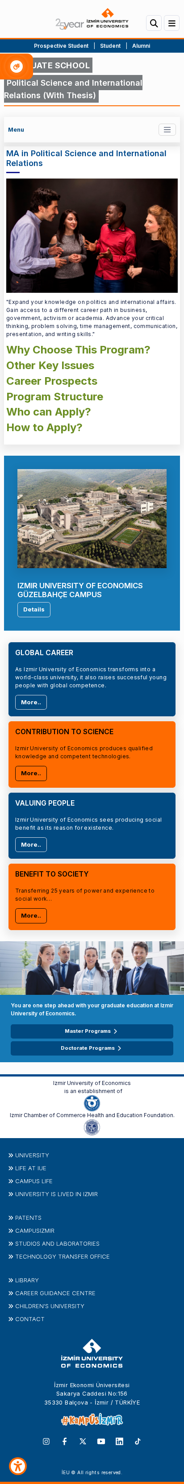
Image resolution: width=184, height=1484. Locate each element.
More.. (31, 702)
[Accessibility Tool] (18, 1466)
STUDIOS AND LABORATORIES (57, 1243)
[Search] (153, 23)
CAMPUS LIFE (34, 1181)
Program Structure (54, 396)
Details (34, 609)
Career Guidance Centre (55, 1293)
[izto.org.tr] (92, 1102)
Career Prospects (51, 380)
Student (111, 45)
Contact (30, 1318)
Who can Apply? (48, 411)
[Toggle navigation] (167, 130)
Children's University (49, 1305)
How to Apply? (44, 427)
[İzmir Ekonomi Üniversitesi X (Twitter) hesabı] (83, 1440)
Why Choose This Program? (78, 349)
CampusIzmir (34, 1230)
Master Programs (88, 1031)
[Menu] (171, 23)
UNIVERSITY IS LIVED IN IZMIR (56, 1193)
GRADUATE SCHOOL (48, 65)
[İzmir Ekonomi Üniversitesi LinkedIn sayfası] (119, 1440)
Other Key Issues (50, 365)
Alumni (141, 45)
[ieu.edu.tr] (92, 19)
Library (27, 1280)
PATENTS (28, 1217)
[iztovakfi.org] (92, 1127)
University (32, 1155)
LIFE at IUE (30, 1168)
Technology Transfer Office (62, 1256)
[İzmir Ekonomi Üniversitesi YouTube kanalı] (101, 1440)
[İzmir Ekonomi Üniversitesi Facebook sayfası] (64, 1440)
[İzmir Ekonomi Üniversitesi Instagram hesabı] (46, 1440)
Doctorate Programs (88, 1048)
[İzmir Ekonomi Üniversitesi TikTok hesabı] (138, 1440)
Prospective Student (61, 45)
